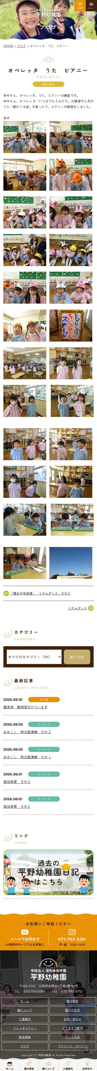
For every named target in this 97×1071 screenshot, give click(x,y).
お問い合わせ (72, 1019)
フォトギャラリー (24, 1028)
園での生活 (72, 1010)
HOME (8, 46)
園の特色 (73, 1001)
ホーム (24, 1001)
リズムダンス (77, 608)
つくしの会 (72, 1037)
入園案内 (24, 1019)
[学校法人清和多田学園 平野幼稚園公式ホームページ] (48, 9)
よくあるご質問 (72, 1028)
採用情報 (24, 1037)
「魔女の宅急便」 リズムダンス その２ (40, 593)
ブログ (21, 46)
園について (24, 1010)
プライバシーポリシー (72, 1046)
